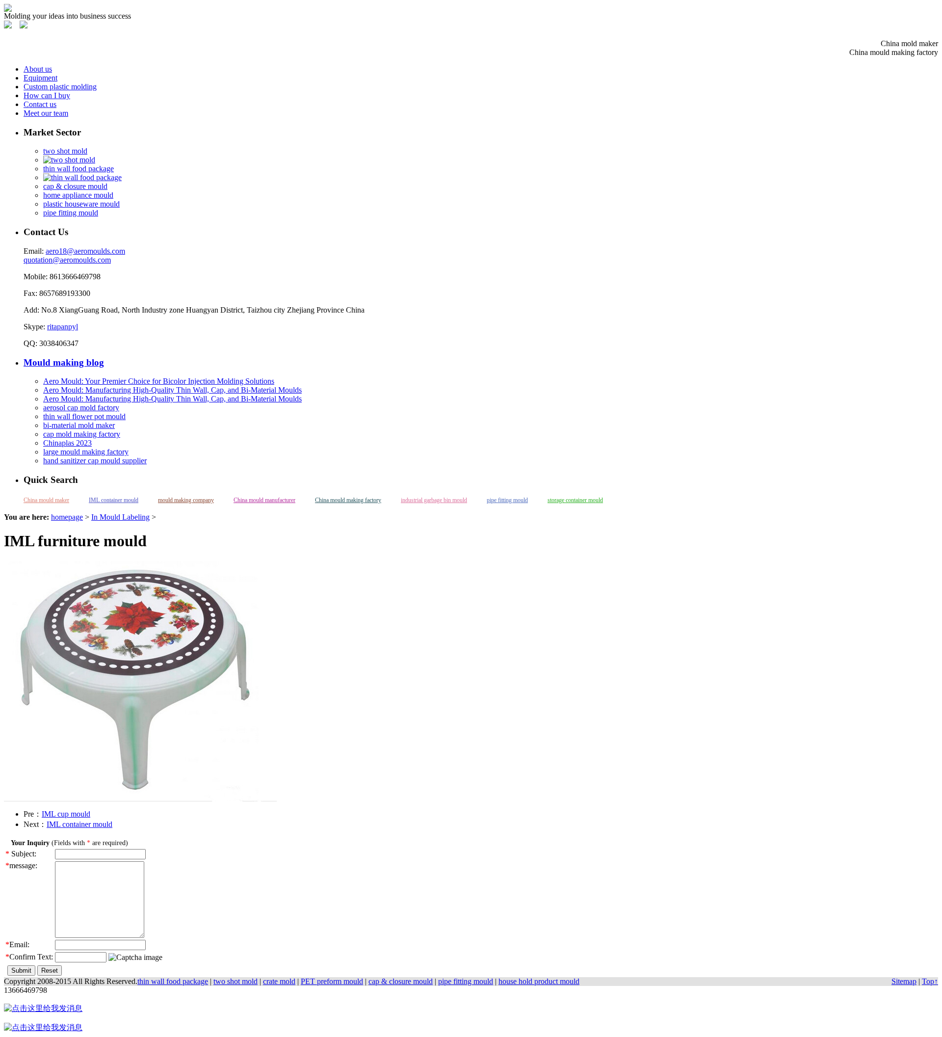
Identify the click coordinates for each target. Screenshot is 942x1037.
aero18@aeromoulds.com (85, 251)
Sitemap (903, 981)
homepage (67, 517)
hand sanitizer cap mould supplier (95, 460)
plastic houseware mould (81, 204)
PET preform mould (332, 981)
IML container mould (113, 500)
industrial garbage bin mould (434, 500)
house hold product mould (538, 981)
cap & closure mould (75, 186)
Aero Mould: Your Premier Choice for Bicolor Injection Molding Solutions (158, 381)
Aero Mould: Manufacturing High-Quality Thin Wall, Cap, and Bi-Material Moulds (172, 390)
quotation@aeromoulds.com (67, 260)
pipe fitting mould (70, 213)
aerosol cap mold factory (81, 407)
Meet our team (46, 113)
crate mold (279, 981)
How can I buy (47, 95)
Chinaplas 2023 (67, 443)
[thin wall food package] (82, 177)
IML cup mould (66, 814)
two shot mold (65, 151)
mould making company (186, 500)
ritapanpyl (62, 326)
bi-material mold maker (79, 425)
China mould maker (46, 500)
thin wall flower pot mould (84, 416)
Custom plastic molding (60, 86)
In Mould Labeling (120, 517)
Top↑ (930, 981)
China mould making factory (348, 500)
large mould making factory (86, 452)
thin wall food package (78, 168)
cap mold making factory (81, 434)
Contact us (40, 104)
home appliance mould (78, 195)
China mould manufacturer (264, 500)
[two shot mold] (69, 160)
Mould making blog (64, 362)
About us (38, 69)
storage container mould (575, 500)
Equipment (40, 78)
